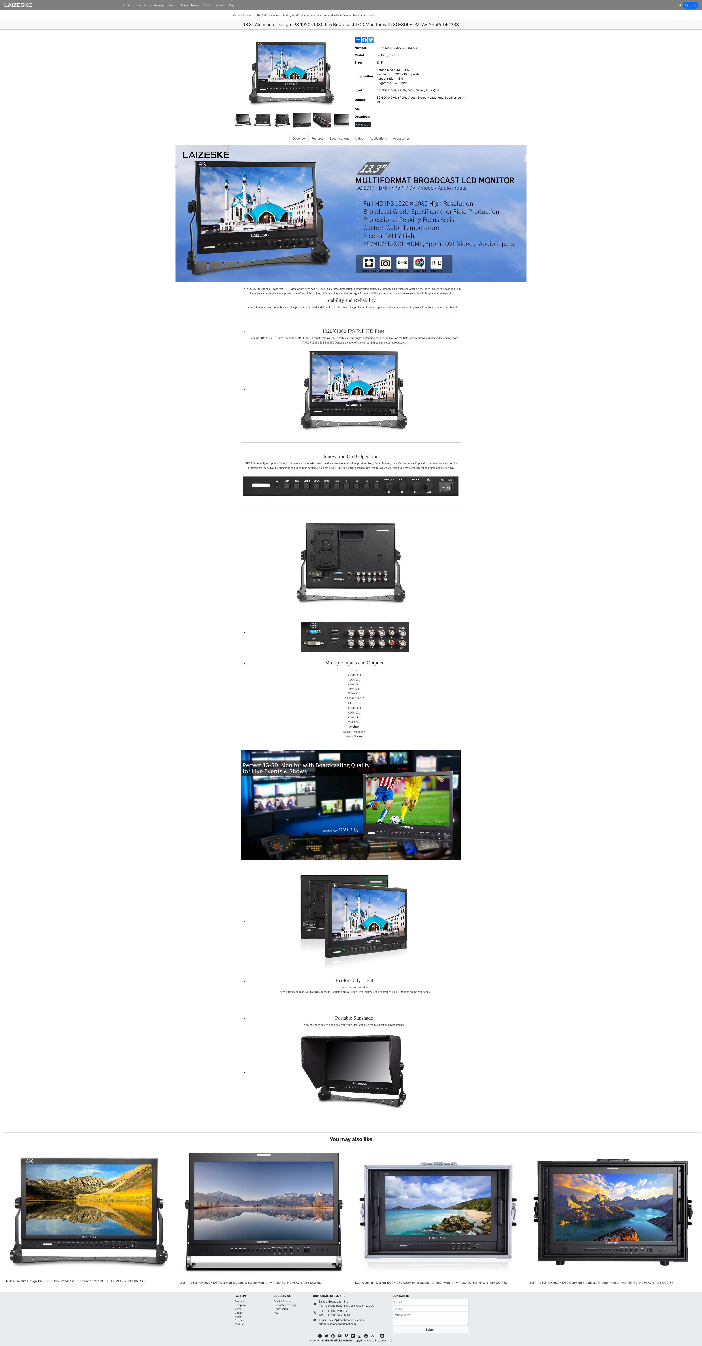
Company (157, 5)
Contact (207, 5)
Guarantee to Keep (285, 1305)
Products (139, 5)
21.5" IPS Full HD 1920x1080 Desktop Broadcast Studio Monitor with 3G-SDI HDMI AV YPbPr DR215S (250, 1282)
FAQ (276, 1312)
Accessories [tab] (401, 138)
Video (171, 5)
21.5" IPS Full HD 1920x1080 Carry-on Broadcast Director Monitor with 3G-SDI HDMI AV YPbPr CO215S (601, 1282)
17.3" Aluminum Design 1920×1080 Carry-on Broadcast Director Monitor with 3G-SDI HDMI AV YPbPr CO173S (431, 1282)
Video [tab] (359, 138)
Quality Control (282, 1301)
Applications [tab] (378, 138)
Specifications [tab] (339, 138)
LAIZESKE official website (270, 15)
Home (126, 5)
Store (692, 5)
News (195, 5)
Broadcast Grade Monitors (325, 15)
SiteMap (240, 1324)
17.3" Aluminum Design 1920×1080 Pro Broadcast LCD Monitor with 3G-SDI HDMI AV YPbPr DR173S (75, 1281)
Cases (184, 5)
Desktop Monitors (352, 15)
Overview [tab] (298, 138)
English (291, 15)
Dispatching (281, 1308)
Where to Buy (225, 5)
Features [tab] (317, 138)
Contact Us (363, 124)
